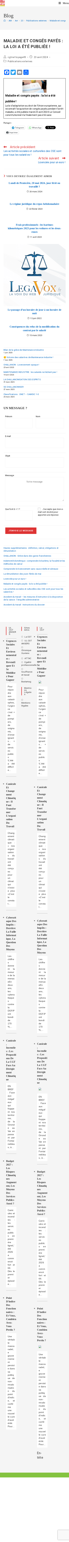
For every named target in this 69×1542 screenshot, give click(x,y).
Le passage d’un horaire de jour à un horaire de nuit (34, 311)
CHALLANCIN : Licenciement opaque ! (21, 364)
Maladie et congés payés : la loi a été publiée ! (25, 584)
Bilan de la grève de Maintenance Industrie (24, 350)
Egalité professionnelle (28, 663)
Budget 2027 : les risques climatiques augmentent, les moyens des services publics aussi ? (11, 1182)
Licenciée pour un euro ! (15, 579)
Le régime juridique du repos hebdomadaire (34, 204)
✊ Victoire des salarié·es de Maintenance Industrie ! (28, 357)
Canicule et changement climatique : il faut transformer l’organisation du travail (11, 805)
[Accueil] (5, 20)
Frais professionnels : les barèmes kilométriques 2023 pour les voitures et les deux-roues (34, 228)
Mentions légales (25, 704)
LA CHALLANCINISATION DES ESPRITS (22, 379)
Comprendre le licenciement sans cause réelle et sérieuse (31, 569)
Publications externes (20, 61)
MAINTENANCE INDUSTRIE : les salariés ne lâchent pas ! (30, 372)
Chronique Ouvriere (26, 651)
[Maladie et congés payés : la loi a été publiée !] (34, 98)
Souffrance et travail (26, 673)
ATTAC (28, 658)
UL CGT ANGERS (26, 642)
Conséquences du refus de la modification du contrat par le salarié (35, 328)
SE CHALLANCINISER (14, 387)
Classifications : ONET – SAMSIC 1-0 (21, 394)
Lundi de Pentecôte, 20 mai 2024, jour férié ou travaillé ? (34, 185)
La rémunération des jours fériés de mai (22, 574)
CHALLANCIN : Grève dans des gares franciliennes (27, 556)
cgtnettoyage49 (17, 57)
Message (9, 475)
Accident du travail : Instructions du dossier (24, 604)
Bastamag (26, 681)
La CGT (28, 637)
